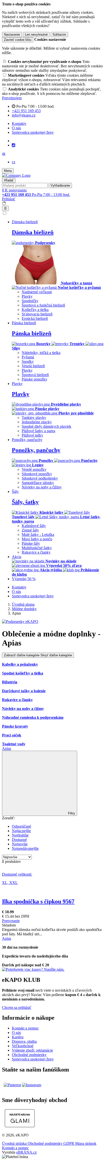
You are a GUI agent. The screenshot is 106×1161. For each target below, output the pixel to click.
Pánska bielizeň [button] (24, 323)
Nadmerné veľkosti (37, 292)
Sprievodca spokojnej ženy (33, 132)
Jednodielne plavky (37, 422)
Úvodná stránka (15, 1143)
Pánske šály (31, 543)
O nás (16, 128)
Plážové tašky (32, 435)
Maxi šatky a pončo (37, 539)
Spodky (28, 361)
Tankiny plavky (34, 417)
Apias (6, 748)
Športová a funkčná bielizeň (43, 305)
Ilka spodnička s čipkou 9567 (38, 901)
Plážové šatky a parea (38, 431)
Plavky (27, 296)
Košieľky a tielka (35, 310)
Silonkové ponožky (37, 474)
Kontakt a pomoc (25, 1028)
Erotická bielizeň (35, 318)
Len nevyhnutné (36, 34)
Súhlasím (59, 34)
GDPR (69, 1143)
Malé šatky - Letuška (38, 534)
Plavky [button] (17, 384)
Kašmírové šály (34, 526)
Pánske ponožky (34, 379)
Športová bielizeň (35, 375)
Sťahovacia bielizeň (37, 314)
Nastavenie (12, 34)
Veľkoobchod (22, 1046)
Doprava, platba (24, 1041)
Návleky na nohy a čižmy (42, 487)
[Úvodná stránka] (16, 175)
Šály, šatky (25, 502)
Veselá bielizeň (33, 366)
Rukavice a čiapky (36, 552)
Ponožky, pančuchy (36, 450)
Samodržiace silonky (38, 483)
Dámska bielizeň (32, 232)
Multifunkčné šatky (37, 548)
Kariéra (17, 1037)
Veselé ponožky (34, 469)
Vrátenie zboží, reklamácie (32, 1050)
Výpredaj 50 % (23, 579)
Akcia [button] (16, 557)
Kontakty (19, 123)
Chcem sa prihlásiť (16, 1007)
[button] (3, 153)
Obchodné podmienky (29, 1055)
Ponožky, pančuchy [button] (27, 440)
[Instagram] (13, 145)
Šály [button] (15, 491)
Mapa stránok (85, 1143)
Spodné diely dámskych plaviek (46, 426)
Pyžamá (28, 357)
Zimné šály (30, 530)
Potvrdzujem (12, 98)
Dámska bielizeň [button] (25, 222)
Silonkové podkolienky (40, 478)
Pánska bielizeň (31, 333)
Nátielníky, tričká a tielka (41, 353)
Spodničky (30, 301)
